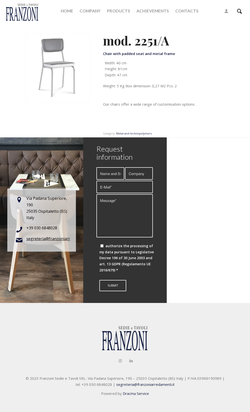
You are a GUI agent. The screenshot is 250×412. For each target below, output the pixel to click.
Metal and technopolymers (134, 133)
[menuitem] (67, 11)
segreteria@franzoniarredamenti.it (58, 238)
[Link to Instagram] (120, 360)
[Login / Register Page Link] (226, 11)
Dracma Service (136, 393)
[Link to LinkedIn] (131, 360)
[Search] (239, 11)
